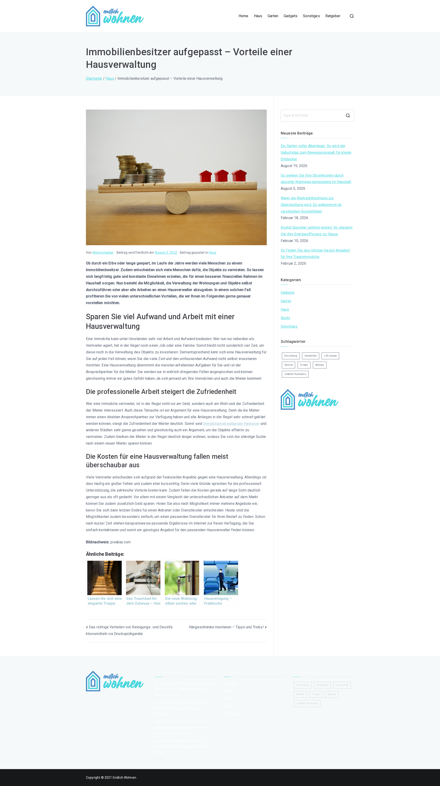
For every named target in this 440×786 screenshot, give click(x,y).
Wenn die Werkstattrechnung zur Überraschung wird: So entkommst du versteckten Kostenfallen (311, 205)
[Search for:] (317, 115)
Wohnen (319, 365)
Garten (273, 16)
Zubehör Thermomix (295, 374)
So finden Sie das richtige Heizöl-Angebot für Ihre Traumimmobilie (315, 253)
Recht (285, 318)
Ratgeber (332, 16)
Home (243, 16)
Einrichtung (290, 356)
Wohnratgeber (103, 252)
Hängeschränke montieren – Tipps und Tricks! (226, 627)
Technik (288, 365)
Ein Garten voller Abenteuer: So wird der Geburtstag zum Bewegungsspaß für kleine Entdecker (316, 152)
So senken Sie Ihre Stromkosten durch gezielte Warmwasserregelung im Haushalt (316, 178)
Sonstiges (311, 16)
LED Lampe (330, 356)
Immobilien (311, 356)
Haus (258, 16)
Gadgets (290, 16)
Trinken (304, 365)
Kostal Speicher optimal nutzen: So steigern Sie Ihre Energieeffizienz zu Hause (316, 230)
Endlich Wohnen (124, 777)
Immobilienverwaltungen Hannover (231, 423)
